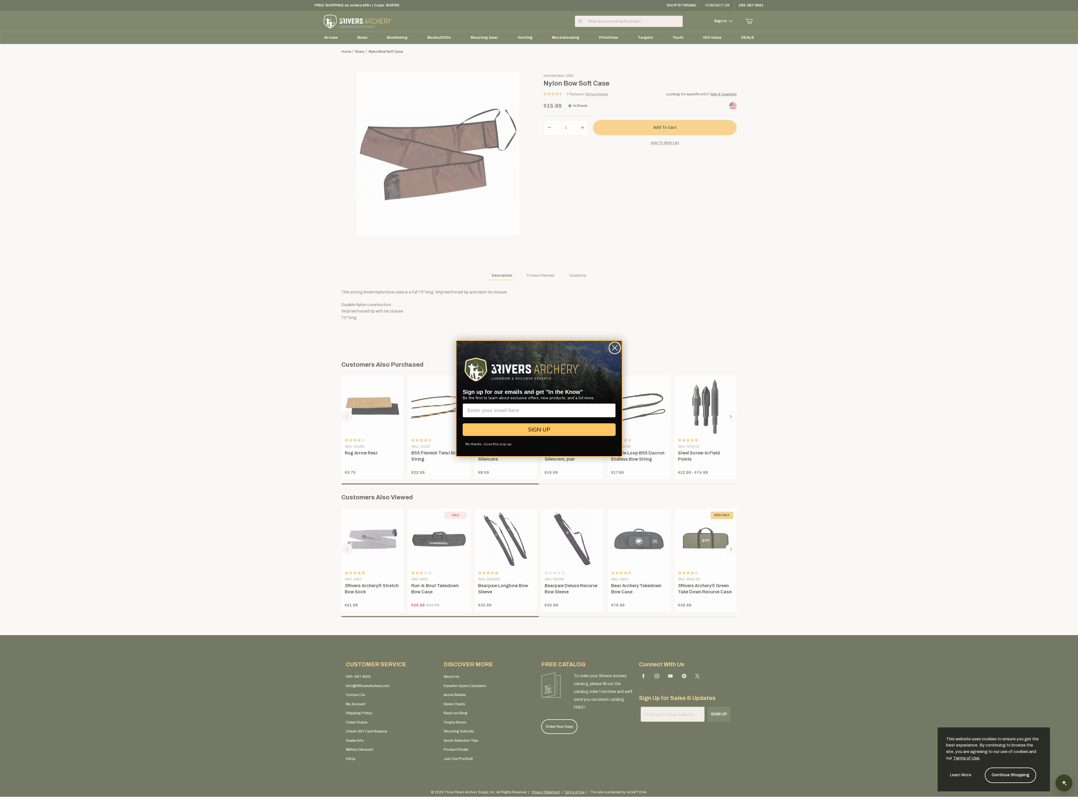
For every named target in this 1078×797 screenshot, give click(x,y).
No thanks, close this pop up (488, 444)
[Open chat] (1064, 783)
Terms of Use (966, 758)
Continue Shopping (1010, 775)
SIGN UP (539, 429)
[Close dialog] (614, 347)
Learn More (960, 775)
